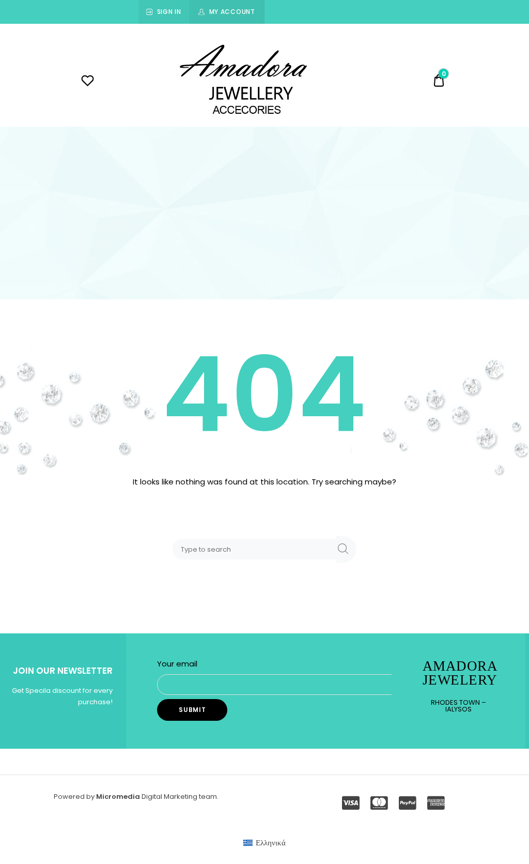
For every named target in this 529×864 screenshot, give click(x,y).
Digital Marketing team (179, 796)
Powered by (75, 796)
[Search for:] (256, 548)
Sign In (169, 11)
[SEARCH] (346, 549)
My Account (232, 11)
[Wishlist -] (88, 82)
